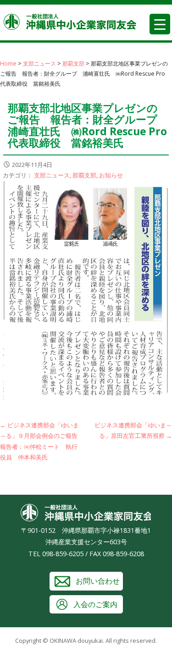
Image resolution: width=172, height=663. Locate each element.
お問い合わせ (98, 581)
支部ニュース (52, 175)
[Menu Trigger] (160, 24)
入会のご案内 (95, 604)
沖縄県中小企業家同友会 (70, 22)
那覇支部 (84, 175)
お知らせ (111, 175)
